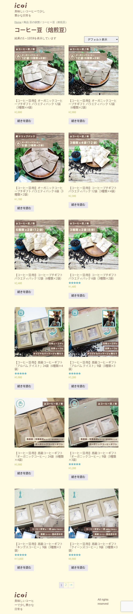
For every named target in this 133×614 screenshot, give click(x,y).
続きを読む (24, 121)
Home (18, 22)
